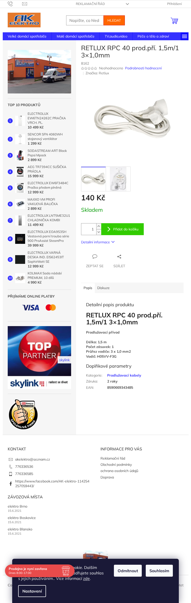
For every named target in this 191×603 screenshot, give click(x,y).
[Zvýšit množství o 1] (98, 226)
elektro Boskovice (22, 518)
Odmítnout (128, 570)
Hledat (114, 20)
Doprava (107, 477)
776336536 (24, 466)
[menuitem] (27, 36)
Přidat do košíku (126, 229)
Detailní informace (95, 242)
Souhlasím (159, 570)
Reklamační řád (90, 4)
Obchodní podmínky (116, 464)
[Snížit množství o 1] (98, 232)
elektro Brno (17, 506)
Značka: (97, 73)
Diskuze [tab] (103, 288)
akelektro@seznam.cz (32, 459)
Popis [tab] (88, 288)
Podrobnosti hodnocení (143, 68)
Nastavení (32, 591)
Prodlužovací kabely (124, 375)
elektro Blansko (20, 529)
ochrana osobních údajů (119, 471)
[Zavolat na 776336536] (15, 3)
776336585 (24, 474)
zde (86, 578)
